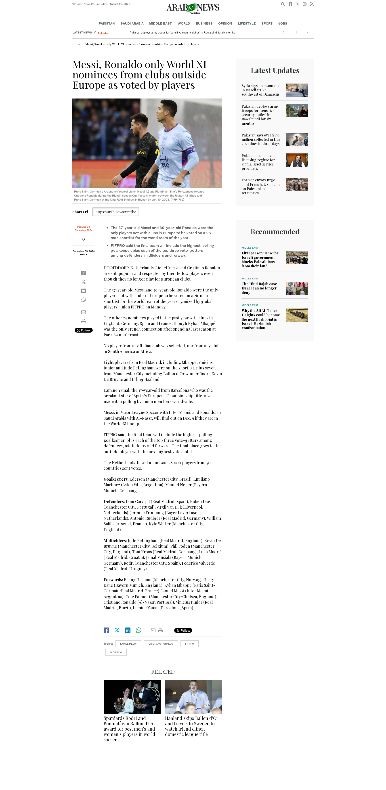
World (184, 23)
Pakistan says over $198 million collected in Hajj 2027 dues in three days (261, 139)
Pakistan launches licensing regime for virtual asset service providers (258, 162)
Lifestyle (247, 23)
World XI (116, 652)
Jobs (282, 23)
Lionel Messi (128, 643)
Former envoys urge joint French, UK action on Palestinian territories (261, 186)
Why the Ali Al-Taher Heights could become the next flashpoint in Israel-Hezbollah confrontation (261, 319)
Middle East (160, 23)
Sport (267, 23)
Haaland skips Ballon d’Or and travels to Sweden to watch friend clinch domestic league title (191, 726)
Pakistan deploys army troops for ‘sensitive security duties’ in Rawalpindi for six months (260, 115)
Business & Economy (111, 32)
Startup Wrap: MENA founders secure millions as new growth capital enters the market (182, 32)
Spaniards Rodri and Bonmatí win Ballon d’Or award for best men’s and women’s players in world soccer (129, 728)
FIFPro (189, 643)
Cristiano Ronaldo (161, 643)
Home (76, 44)
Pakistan (107, 23)
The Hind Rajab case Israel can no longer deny (259, 288)
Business (204, 23)
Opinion (225, 23)
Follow (85, 330)
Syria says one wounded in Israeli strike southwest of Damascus (261, 89)
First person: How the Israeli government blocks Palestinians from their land (260, 259)
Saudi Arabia (132, 23)
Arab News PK (86, 4)
